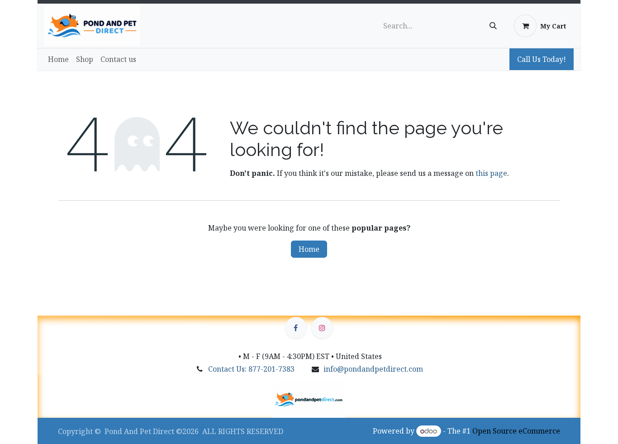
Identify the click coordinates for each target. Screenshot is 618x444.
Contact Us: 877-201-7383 (251, 369)
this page (491, 173)
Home (309, 249)
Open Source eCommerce (516, 431)
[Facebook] (296, 328)
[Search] (493, 25)
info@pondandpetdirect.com (373, 369)
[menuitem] (58, 59)
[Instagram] (322, 328)
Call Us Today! (541, 59)
